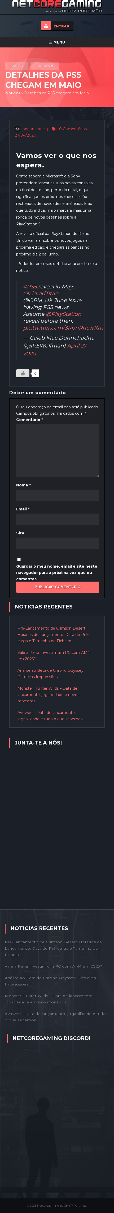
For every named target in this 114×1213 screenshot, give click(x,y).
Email (22, 509)
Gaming (17, 66)
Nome (23, 485)
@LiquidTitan (41, 293)
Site (20, 533)
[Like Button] (22, 373)
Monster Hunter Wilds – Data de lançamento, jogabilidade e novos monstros (48, 694)
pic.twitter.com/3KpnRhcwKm (63, 328)
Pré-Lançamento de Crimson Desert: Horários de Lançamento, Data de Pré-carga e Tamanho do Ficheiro (53, 634)
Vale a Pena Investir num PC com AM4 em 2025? (53, 966)
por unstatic (33, 129)
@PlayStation (63, 314)
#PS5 (30, 286)
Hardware (45, 66)
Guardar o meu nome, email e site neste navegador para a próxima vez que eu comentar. (56, 572)
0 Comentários (73, 129)
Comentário (29, 419)
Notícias (12, 93)
